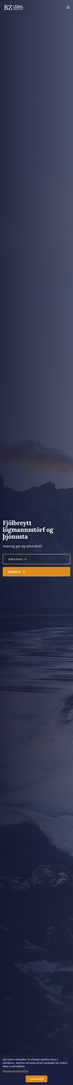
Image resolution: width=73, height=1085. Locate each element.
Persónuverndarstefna (15, 1071)
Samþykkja (36, 1079)
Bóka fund (15, 559)
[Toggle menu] (68, 7)
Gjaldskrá (14, 572)
